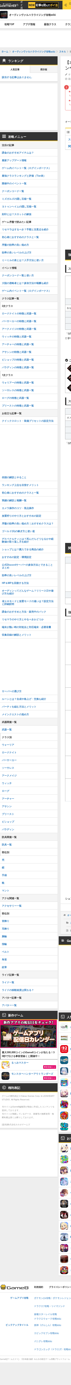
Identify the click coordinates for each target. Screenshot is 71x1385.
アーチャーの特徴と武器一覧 (18, 344)
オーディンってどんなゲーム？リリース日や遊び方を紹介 (28, 592)
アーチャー (8, 798)
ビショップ (8, 821)
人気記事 (15, 69)
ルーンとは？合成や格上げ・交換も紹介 (24, 699)
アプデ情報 (29, 24)
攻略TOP (9, 24)
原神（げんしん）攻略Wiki (47, 1325)
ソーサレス (8, 767)
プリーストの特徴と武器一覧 (18, 405)
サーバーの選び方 (12, 691)
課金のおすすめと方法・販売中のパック (24, 611)
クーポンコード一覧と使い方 (18, 275)
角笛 (4, 959)
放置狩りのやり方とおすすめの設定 (21, 515)
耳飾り (5, 928)
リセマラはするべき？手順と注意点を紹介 (25, 229)
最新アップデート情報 (14, 160)
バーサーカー (9, 760)
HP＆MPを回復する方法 (15, 583)
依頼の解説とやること (14, 477)
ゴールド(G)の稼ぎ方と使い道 (18, 531)
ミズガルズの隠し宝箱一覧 (16, 198)
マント (5, 890)
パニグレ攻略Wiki (43, 1341)
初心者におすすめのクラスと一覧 (20, 237)
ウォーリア (8, 744)
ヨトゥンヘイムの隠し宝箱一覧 (19, 206)
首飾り (5, 921)
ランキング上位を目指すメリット (20, 485)
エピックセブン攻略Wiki (46, 1333)
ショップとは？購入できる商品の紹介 (23, 549)
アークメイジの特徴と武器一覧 (19, 328)
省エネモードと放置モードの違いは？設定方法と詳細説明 (28, 602)
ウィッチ (7, 783)
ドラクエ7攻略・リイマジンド (49, 1306)
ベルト (5, 951)
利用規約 (38, 1287)
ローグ (5, 791)
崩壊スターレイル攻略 (45, 1314)
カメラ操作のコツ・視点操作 (18, 508)
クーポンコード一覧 (13, 191)
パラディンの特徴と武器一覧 (18, 367)
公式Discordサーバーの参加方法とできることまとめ (27, 566)
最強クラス (50, 24)
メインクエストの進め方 (15, 714)
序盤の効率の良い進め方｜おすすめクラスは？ (28, 523)
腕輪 (4, 936)
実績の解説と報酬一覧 (14, 500)
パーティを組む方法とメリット (19, 706)
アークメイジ (9, 775)
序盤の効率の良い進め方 (15, 244)
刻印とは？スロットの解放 (16, 214)
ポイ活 (21, 5)
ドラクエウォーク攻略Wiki (47, 1318)
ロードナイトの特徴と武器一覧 (19, 313)
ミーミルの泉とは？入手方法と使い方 (23, 260)
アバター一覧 (9, 1005)
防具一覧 (7, 844)
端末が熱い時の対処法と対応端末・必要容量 (26, 627)
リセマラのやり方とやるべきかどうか (23, 619)
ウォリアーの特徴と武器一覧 (18, 382)
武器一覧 (7, 729)
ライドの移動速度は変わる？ (18, 990)
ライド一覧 (8, 982)
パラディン (8, 829)
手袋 (4, 875)
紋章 (4, 967)
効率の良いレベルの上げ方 (16, 252)
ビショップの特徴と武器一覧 (18, 359)
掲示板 (43, 69)
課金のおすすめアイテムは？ (18, 152)
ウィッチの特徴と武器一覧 (16, 336)
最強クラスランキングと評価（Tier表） (24, 175)
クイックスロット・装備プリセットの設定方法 (28, 420)
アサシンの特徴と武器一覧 (16, 352)
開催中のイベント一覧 (14, 183)
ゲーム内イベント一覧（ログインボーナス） (26, 168)
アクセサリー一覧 (12, 905)
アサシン (7, 806)
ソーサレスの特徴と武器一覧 (18, 390)
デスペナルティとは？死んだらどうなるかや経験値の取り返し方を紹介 (28, 540)
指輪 (4, 944)
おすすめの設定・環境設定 (16, 557)
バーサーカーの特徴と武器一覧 (19, 321)
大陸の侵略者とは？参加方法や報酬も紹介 (25, 283)
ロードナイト (9, 752)
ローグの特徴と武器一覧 (15, 398)
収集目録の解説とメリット (16, 634)
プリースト (8, 814)
